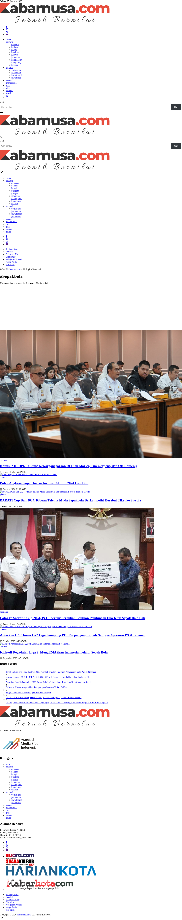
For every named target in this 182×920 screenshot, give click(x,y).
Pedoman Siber (12, 254)
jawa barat (16, 78)
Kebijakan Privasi (14, 259)
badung (14, 47)
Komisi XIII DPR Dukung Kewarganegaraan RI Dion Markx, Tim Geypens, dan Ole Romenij (68, 466)
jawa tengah (16, 75)
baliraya (9, 42)
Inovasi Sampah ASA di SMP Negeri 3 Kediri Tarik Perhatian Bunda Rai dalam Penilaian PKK (48, 677)
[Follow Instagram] (7, 32)
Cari (2, 102)
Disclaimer (10, 257)
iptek (8, 88)
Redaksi (9, 251)
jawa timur (16, 72)
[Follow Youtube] (7, 34)
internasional (11, 83)
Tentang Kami (12, 249)
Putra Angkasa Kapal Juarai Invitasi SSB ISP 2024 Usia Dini (44, 483)
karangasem (16, 60)
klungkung (16, 62)
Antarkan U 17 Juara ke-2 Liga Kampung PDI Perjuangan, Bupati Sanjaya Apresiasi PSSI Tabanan (72, 635)
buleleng (15, 52)
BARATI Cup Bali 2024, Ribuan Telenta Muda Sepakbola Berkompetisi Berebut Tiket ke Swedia (70, 500)
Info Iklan (10, 264)
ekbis (8, 85)
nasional (9, 80)
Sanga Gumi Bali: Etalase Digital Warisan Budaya (28, 692)
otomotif (9, 90)
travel (8, 93)
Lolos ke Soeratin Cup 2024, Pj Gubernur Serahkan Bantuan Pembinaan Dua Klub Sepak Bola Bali (72, 618)
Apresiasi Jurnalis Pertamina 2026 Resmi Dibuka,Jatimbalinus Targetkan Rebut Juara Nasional (48, 682)
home (8, 764)
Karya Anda (11, 262)
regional (9, 67)
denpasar (15, 44)
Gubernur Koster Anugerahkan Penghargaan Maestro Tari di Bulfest (36, 687)
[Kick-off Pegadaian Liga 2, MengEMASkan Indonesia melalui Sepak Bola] (35, 644)
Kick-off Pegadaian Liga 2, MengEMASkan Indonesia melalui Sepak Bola (54, 652)
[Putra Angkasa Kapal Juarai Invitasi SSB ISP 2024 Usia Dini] (28, 474)
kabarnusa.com (14, 269)
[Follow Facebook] (6, 27)
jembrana (15, 57)
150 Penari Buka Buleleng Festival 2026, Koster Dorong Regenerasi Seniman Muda (43, 697)
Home (8, 39)
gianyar (14, 54)
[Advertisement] (91, 307)
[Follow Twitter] (7, 29)
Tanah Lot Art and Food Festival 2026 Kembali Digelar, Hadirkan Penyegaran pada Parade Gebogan (51, 672)
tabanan (14, 65)
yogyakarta (16, 70)
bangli (14, 49)
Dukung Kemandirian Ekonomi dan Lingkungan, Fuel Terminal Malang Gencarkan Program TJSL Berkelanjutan (57, 702)
